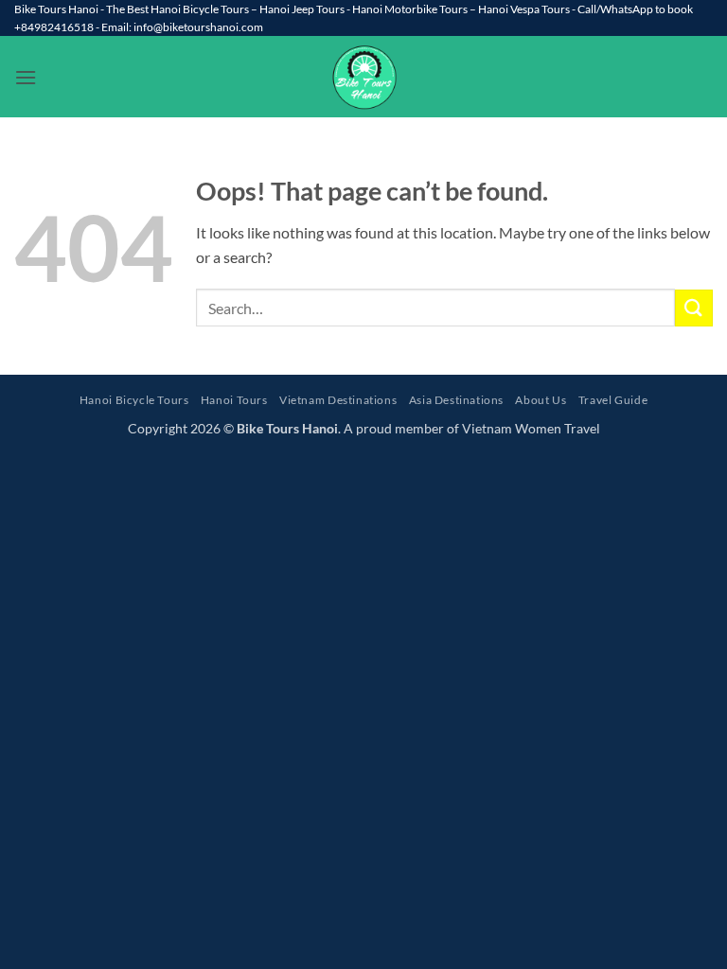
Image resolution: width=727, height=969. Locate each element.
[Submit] (694, 308)
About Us (540, 400)
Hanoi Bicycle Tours (134, 400)
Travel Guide (612, 400)
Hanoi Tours (234, 400)
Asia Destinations (456, 400)
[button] (25, 77)
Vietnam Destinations (338, 400)
